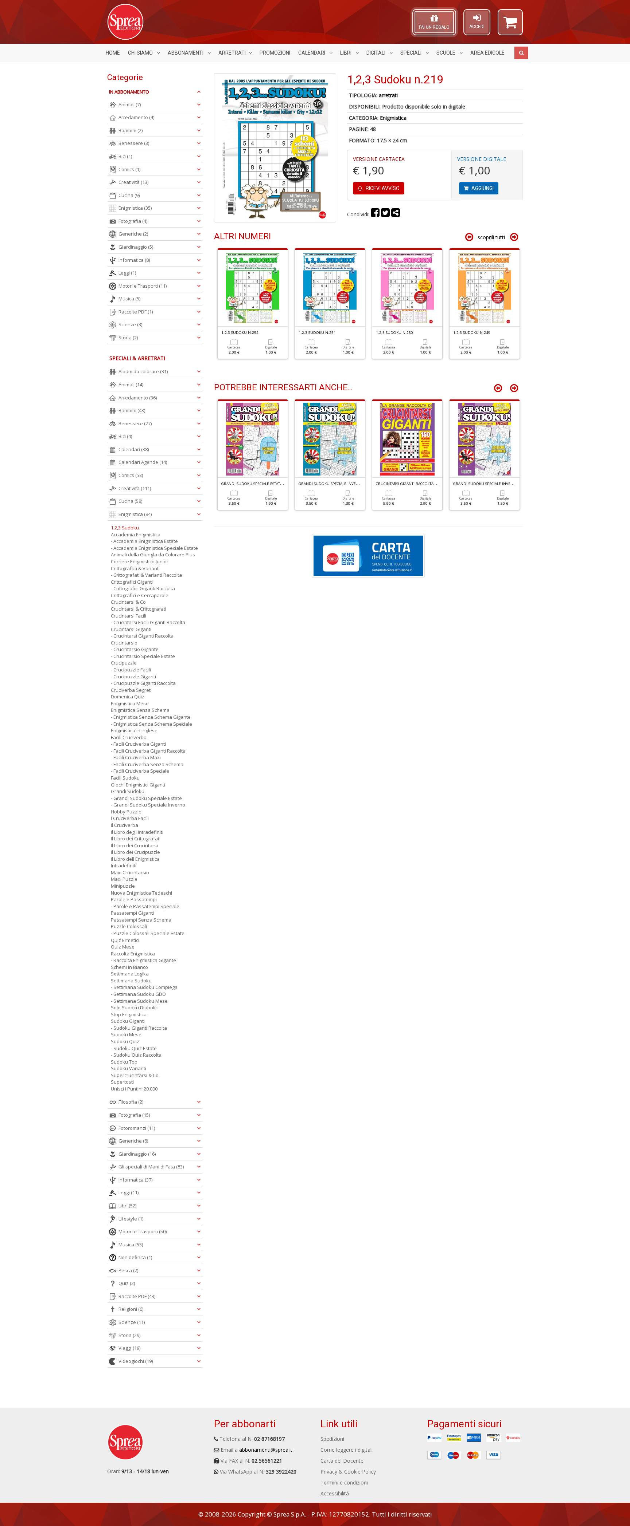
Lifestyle (130, 1218)
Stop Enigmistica (129, 1014)
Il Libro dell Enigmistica (135, 859)
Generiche (133, 233)
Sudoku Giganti (128, 1021)
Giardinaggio (135, 247)
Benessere (133, 143)
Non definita (135, 1257)
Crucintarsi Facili (128, 615)
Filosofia (130, 1102)
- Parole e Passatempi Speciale (145, 906)
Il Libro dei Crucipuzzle (135, 852)
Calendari (312, 53)
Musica (129, 298)
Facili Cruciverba (129, 737)
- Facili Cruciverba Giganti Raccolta (148, 751)
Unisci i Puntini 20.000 (134, 1088)
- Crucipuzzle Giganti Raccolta (143, 683)
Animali (129, 104)
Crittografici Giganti (132, 582)
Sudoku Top (124, 1061)
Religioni (130, 1309)
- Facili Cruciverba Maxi (136, 757)
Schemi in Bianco (129, 967)
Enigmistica (393, 117)
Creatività (133, 182)
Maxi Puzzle (124, 879)
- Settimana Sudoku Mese (139, 1001)
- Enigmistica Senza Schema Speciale (151, 724)
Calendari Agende (142, 462)
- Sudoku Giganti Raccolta (139, 1028)
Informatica (134, 260)
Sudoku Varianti (128, 1068)
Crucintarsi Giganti (131, 629)
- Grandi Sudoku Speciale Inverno (148, 804)
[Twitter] (385, 214)
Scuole (446, 53)
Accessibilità (334, 1493)
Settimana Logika (130, 973)
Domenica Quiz (127, 696)
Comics (129, 169)
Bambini (130, 130)
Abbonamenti (186, 53)
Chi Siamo (141, 53)
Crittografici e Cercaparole (139, 595)
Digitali (376, 53)
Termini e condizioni (344, 1482)
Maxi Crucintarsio (130, 872)
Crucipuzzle (124, 662)
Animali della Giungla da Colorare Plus (153, 554)
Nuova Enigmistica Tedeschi (141, 893)
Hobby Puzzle (126, 811)
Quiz (126, 1283)
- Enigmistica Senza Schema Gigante (151, 717)
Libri (346, 53)
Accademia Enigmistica (135, 534)
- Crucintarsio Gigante (135, 649)
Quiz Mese (123, 946)
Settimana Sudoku (131, 980)
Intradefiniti (123, 865)
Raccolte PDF (135, 311)
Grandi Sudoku (127, 791)
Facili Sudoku (125, 777)
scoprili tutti (491, 237)
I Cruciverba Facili (130, 818)
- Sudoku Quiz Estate (134, 1048)
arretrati (388, 95)
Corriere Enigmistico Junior (139, 561)
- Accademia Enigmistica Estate (144, 541)
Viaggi (129, 1348)
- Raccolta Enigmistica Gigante (143, 960)
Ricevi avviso (382, 188)
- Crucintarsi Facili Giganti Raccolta (148, 622)
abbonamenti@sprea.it (265, 1449)
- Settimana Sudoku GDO (138, 994)
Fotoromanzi (136, 1128)
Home (113, 53)
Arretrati (232, 53)
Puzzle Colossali (129, 926)
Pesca (128, 1270)
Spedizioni (332, 1438)
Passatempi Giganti (132, 913)
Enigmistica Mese (130, 703)
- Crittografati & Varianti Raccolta (146, 575)
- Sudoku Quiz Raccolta (136, 1055)
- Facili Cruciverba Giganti (138, 744)
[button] (510, 25)
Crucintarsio (124, 642)
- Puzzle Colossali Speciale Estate (147, 933)
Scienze (130, 324)
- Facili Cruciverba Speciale (140, 771)
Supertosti (122, 1082)
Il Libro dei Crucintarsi (134, 845)
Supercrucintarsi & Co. (135, 1075)
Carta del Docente (341, 1460)
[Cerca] (521, 53)
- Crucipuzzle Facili (131, 669)
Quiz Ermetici (125, 940)
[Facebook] (375, 214)
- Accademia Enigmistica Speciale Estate (154, 548)
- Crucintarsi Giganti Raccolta (142, 635)
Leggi (127, 272)
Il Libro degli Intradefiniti (137, 832)
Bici (125, 156)
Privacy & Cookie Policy (348, 1471)
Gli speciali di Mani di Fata (151, 1166)
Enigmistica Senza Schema (140, 710)
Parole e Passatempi (134, 899)
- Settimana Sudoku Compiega (144, 987)
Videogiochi (135, 1361)
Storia (128, 337)
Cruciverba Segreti (131, 690)
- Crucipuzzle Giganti (133, 676)
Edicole (487, 53)
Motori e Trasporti (142, 286)
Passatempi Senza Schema (141, 919)
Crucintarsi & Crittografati (138, 609)
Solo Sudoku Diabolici (135, 1007)
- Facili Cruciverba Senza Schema (147, 764)
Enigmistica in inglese (134, 730)
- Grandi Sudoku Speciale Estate (146, 798)
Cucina (129, 195)
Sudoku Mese (126, 1034)
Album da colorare (143, 371)
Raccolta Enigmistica (133, 953)
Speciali (411, 53)
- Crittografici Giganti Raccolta (143, 588)
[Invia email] (395, 214)
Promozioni (275, 53)
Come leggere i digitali (346, 1449)
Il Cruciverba (124, 825)
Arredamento (136, 117)
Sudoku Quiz (125, 1041)
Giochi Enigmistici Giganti (138, 784)
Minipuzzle (123, 886)
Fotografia (132, 221)
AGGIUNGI (482, 188)
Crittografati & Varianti (135, 568)
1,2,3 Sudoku (125, 527)
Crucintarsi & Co (128, 602)
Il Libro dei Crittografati (135, 838)
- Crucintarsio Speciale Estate (143, 656)
